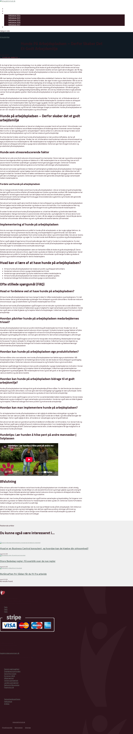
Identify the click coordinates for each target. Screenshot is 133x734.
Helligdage (8, 13)
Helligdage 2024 (14, 15)
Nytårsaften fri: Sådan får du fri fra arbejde (23, 574)
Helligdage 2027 (14, 25)
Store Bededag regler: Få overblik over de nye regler (27, 561)
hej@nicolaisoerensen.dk (9, 653)
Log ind (7, 27)
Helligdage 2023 (14, 18)
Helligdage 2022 (14, 20)
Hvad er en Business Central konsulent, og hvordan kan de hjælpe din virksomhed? (44, 548)
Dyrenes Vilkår (9, 676)
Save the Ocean (10, 674)
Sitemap (28, 728)
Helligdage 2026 (14, 22)
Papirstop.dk (9, 687)
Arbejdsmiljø (4, 37)
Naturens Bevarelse (11, 685)
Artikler (7, 704)
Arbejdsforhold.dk (19, 722)
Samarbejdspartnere (12, 9)
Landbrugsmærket (11, 683)
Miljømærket (9, 678)
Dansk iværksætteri (11, 669)
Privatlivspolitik (7, 728)
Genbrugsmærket (11, 680)
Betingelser (19, 728)
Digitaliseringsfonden (12, 671)
